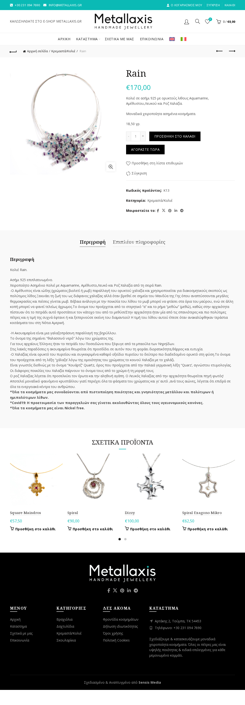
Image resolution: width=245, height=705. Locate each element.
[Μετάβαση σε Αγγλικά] (172, 39)
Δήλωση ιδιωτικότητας (120, 626)
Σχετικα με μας (119, 39)
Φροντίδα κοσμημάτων (121, 619)
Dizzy (130, 512)
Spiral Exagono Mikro (202, 512)
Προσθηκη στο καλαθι (174, 136)
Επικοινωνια (152, 39)
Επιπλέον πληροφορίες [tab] (139, 242)
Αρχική (15, 619)
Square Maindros (25, 512)
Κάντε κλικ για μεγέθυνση (110, 166)
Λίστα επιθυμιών (210, 19)
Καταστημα (87, 39)
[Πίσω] (13, 51)
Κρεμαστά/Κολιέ (63, 51)
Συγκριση (213, 5)
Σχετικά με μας (21, 633)
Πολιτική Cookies (116, 640)
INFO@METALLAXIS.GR (65, 5)
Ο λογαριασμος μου (186, 5)
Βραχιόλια (64, 619)
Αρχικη (64, 39)
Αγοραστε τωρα (145, 149)
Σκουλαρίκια (66, 640)
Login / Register (187, 21)
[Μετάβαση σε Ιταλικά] (183, 39)
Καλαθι (230, 5)
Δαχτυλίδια (65, 626)
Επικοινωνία (19, 640)
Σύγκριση (139, 173)
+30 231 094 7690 (27, 5)
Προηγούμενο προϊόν (220, 51)
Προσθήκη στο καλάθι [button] (35, 529)
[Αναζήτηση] (197, 21)
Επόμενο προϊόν (232, 51)
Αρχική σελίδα (37, 51)
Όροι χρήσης (113, 633)
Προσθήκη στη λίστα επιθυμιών (157, 163)
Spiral (72, 512)
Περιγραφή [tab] (93, 242)
